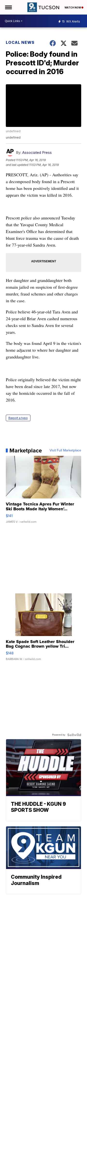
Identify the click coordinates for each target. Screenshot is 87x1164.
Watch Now (73, 7)
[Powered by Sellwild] (74, 735)
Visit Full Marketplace (65, 450)
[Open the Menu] (8, 7)
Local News (20, 42)
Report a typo (18, 418)
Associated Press (37, 152)
